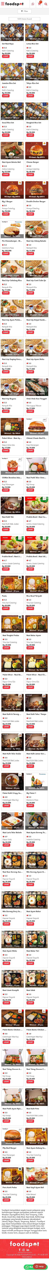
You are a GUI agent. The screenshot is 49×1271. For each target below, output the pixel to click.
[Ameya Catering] (36, 150)
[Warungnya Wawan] (36, 387)
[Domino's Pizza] (12, 229)
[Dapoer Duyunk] (12, 860)
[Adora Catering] (12, 150)
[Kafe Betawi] (36, 1176)
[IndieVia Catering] (36, 821)
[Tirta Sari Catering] (12, 584)
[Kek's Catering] (12, 32)
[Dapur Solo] (12, 821)
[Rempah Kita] (36, 229)
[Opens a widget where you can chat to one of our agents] (39, 1267)
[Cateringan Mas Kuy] (12, 781)
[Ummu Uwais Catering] (36, 505)
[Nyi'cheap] (36, 466)
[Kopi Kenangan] (36, 426)
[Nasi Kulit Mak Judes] (12, 505)
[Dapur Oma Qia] (12, 426)
